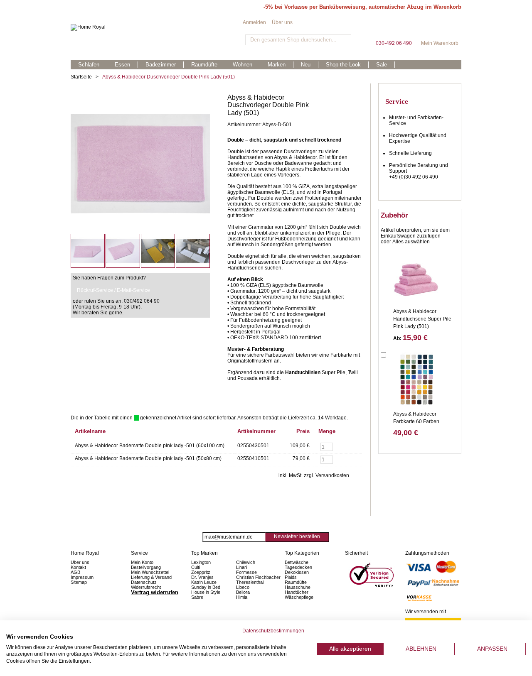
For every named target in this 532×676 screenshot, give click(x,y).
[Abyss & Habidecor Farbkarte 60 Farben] (416, 379)
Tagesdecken (298, 567)
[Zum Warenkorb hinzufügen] (350, 445)
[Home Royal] (157, 27)
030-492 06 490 (393, 28)
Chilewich (245, 562)
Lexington (201, 562)
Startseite (81, 77)
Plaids (291, 577)
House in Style (205, 592)
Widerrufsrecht (146, 587)
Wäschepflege (299, 597)
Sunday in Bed (205, 587)
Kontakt (78, 567)
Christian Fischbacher (258, 577)
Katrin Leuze (204, 582)
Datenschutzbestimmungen (273, 631)
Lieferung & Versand (151, 577)
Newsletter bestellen (297, 536)
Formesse (246, 572)
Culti (195, 567)
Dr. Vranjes (202, 577)
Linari (241, 567)
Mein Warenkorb (439, 28)
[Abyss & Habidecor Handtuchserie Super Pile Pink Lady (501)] (416, 277)
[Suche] (344, 40)
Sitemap (79, 582)
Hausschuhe (297, 587)
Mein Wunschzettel (150, 572)
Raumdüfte (296, 582)
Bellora (243, 592)
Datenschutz (144, 582)
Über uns (282, 22)
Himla (241, 597)
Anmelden (254, 22)
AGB (75, 572)
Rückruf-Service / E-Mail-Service (113, 290)
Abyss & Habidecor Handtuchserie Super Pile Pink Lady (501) (422, 319)
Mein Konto (142, 562)
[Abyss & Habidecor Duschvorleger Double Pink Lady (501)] (140, 97)
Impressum (82, 577)
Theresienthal (250, 582)
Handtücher (296, 592)
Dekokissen (297, 572)
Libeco (242, 587)
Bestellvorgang (146, 567)
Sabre (197, 597)
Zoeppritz (200, 572)
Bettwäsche (296, 562)
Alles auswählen (411, 242)
